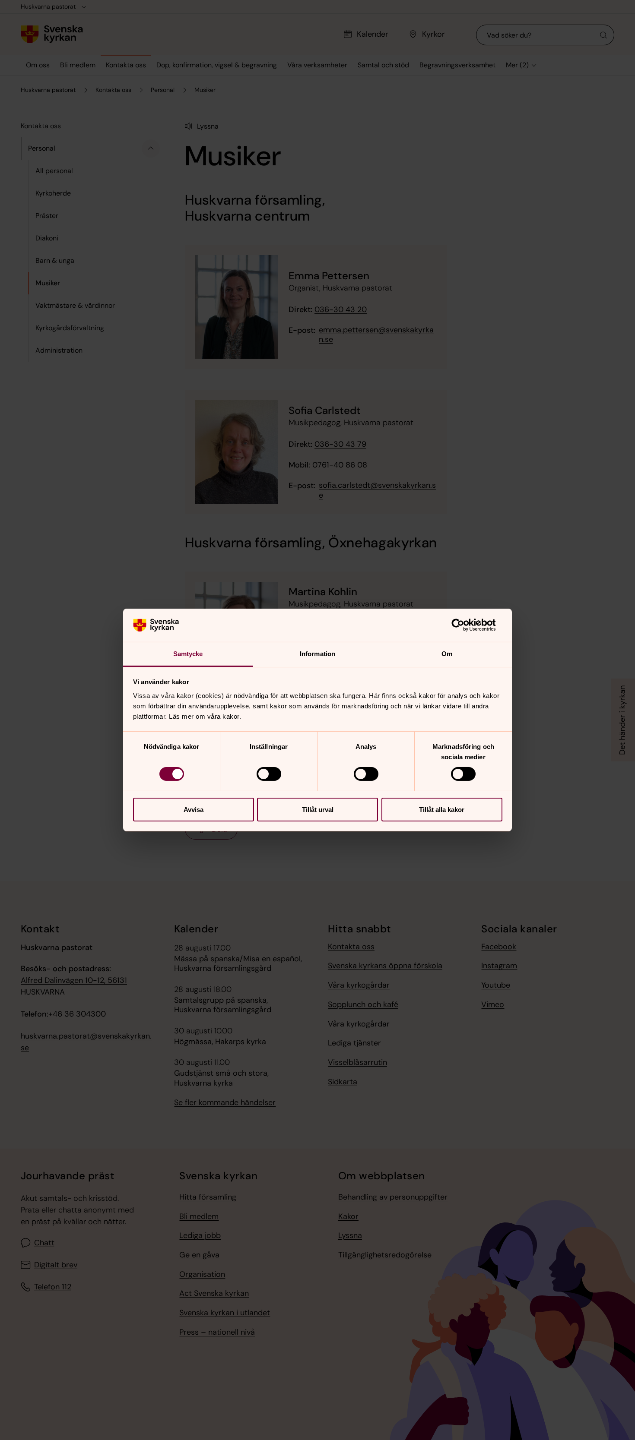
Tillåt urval (317, 809)
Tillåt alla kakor (441, 809)
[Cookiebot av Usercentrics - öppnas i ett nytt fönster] (464, 625)
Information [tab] (317, 653)
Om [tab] (446, 653)
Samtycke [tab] (188, 653)
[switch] (269, 774)
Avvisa (193, 809)
